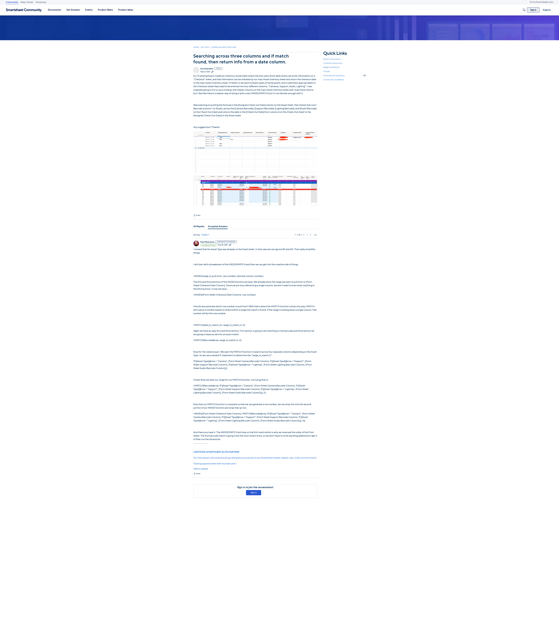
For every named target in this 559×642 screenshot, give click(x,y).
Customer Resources (332, 63)
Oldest (204, 234)
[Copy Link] (212, 71)
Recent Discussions (332, 59)
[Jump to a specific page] (315, 235)
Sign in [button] (254, 492)
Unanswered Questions (344, 75)
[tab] (199, 226)
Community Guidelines (333, 79)
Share (196, 215)
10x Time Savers (254, 457)
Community (12, 2)
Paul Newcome (207, 242)
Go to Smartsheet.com (541, 2)
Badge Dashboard (331, 67)
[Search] (524, 10)
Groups (326, 71)
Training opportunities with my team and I (214, 463)
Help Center (26, 2)
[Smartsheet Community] (24, 10)
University (41, 2)
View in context (200, 468)
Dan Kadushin (206, 68)
